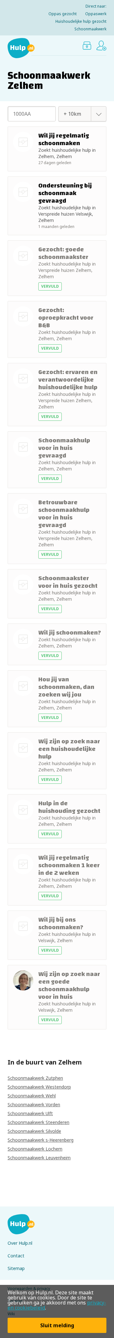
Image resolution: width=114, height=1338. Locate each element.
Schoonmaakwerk (90, 29)
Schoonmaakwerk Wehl (32, 1096)
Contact (16, 1256)
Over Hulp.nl (20, 1243)
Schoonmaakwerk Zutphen (35, 1078)
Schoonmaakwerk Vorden (34, 1105)
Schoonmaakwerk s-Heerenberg (40, 1140)
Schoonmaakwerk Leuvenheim (39, 1158)
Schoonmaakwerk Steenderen (38, 1122)
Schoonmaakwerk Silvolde (34, 1131)
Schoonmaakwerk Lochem (35, 1149)
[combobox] (75, 114)
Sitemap (16, 1268)
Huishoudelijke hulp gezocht (80, 21)
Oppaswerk (95, 13)
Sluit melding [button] (57, 1325)
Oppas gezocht (62, 13)
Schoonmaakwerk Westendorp (39, 1087)
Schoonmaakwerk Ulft (30, 1113)
